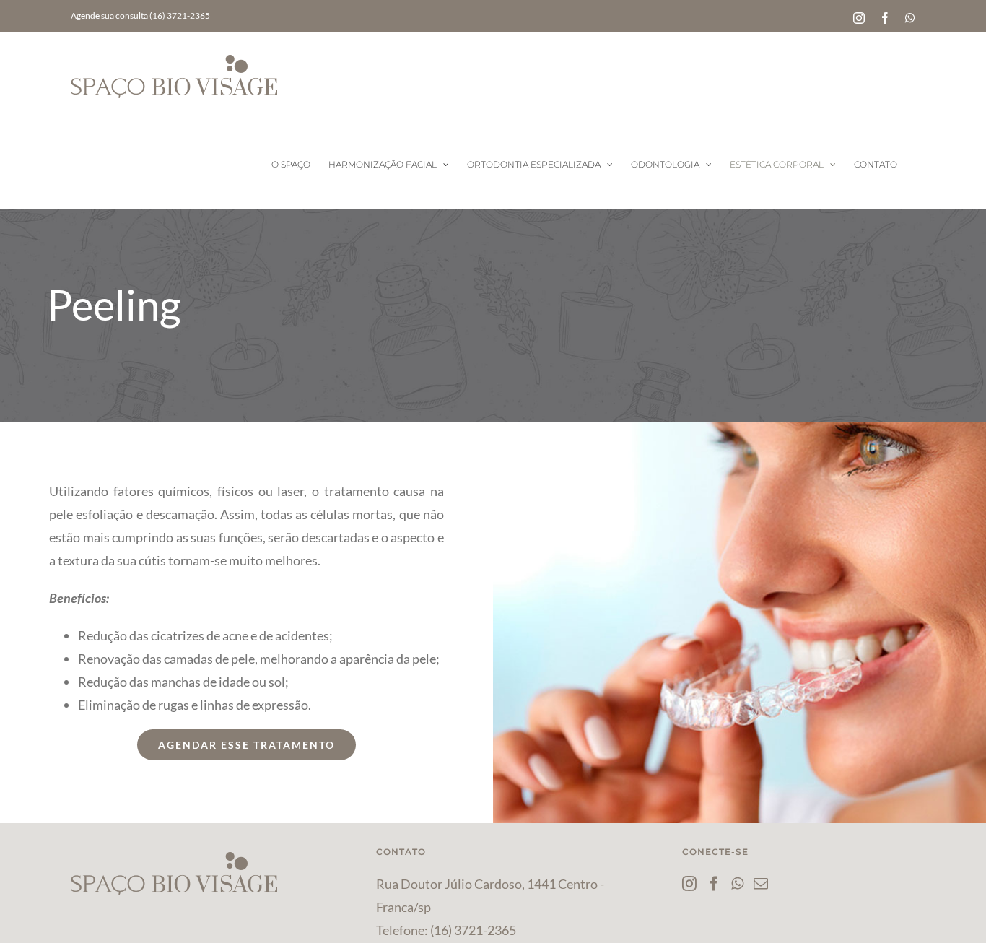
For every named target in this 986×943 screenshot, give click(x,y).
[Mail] (761, 884)
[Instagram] (689, 884)
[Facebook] (714, 884)
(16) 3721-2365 (473, 930)
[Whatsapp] (737, 884)
